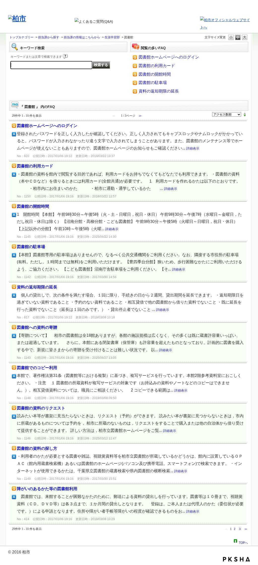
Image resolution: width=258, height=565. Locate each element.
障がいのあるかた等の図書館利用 (47, 489)
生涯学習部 (112, 37)
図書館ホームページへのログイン (169, 57)
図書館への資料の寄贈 (37, 327)
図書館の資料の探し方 (37, 448)
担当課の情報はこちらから (82, 37)
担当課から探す (48, 37)
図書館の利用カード (157, 66)
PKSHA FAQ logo (236, 559)
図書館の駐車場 (153, 82)
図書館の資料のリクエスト (41, 408)
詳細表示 (192, 148)
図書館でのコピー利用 (37, 368)
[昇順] (245, 113)
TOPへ (243, 542)
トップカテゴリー (21, 37)
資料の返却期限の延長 (159, 91)
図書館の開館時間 (155, 74)
